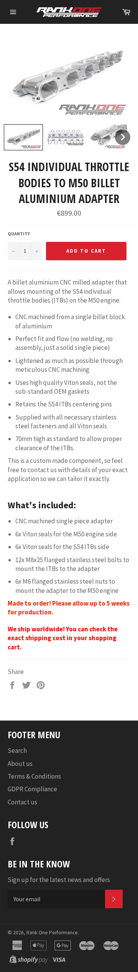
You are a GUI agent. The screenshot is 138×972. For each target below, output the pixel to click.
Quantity (19, 233)
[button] (23, 137)
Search (17, 750)
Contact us (22, 802)
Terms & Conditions (34, 776)
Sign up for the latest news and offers (59, 879)
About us (20, 763)
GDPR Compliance (32, 789)
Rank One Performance (52, 932)
